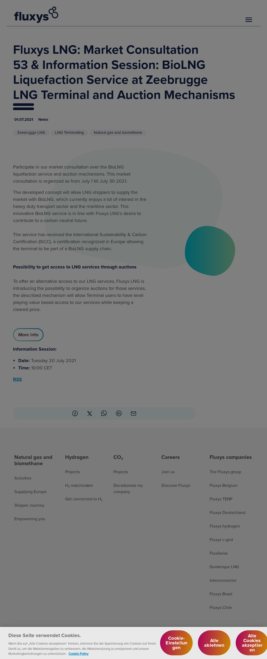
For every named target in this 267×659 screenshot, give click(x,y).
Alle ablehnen (214, 643)
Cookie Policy (79, 653)
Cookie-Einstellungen (176, 643)
